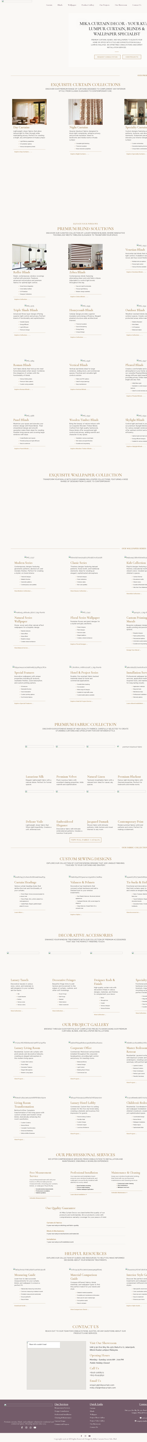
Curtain (92, 1408)
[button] (85, 840)
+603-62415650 (97, 1375)
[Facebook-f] (22, 1428)
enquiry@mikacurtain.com (102, 1385)
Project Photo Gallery (97, 1418)
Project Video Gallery (97, 1421)
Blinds (92, 1411)
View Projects (132, 57)
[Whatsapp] (31, 1428)
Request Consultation (107, 57)
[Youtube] (35, 1428)
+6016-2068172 (97, 1372)
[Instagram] (26, 1428)
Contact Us (136, 5)
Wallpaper (93, 1414)
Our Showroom (121, 5)
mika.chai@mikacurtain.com (103, 1388)
